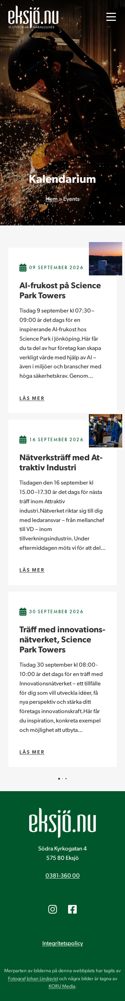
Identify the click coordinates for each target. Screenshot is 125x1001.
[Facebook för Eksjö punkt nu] (72, 909)
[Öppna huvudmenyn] (111, 17)
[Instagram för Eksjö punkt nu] (52, 909)
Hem (51, 198)
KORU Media (62, 986)
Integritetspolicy (62, 943)
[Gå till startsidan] (33, 17)
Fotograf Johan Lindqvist (33, 978)
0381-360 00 (62, 875)
